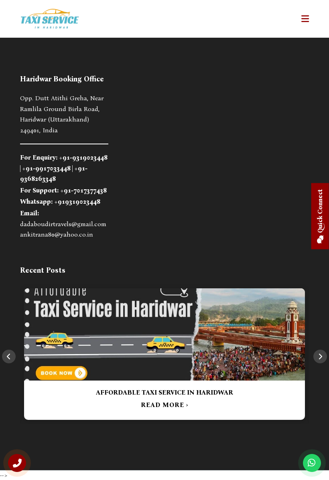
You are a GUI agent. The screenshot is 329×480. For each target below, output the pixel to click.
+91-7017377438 (83, 190)
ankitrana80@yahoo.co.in (56, 234)
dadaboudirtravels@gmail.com (63, 224)
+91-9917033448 (46, 168)
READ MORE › (164, 405)
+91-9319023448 (83, 157)
